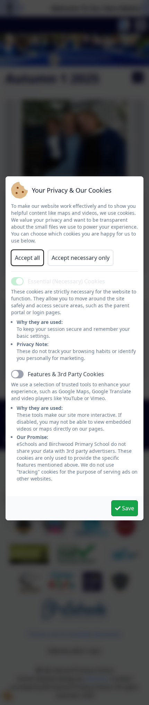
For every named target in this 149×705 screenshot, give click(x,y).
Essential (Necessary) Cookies (66, 281)
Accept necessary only (80, 258)
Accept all (27, 258)
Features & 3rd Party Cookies (66, 374)
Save (127, 508)
